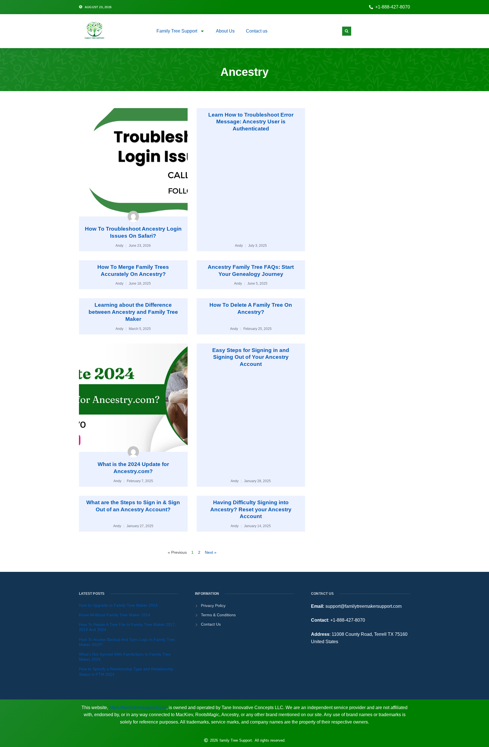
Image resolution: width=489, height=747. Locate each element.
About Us (225, 31)
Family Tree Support (176, 31)
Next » (210, 552)
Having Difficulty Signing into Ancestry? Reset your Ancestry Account (250, 509)
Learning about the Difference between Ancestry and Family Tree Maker (133, 312)
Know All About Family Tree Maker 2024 (114, 615)
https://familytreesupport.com (137, 707)
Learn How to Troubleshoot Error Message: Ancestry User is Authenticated (250, 122)
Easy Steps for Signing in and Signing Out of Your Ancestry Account (250, 357)
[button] (346, 31)
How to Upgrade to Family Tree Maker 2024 (118, 605)
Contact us (256, 31)
